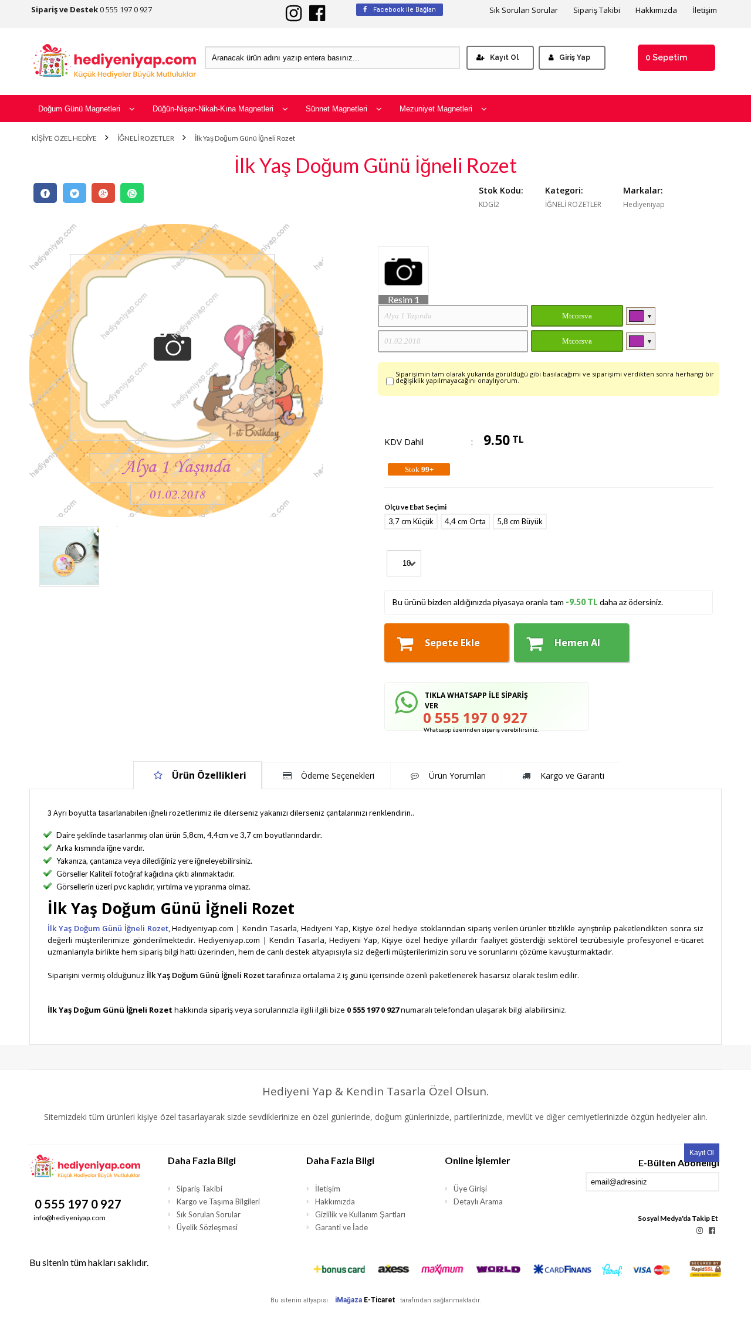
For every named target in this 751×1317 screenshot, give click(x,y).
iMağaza (348, 1300)
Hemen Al (577, 642)
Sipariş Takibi (596, 10)
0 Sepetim (666, 57)
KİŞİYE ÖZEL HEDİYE (64, 138)
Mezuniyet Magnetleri (436, 108)
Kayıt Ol (504, 57)
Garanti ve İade (341, 1227)
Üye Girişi (470, 1188)
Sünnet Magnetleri (336, 108)
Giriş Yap (574, 57)
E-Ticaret (379, 1300)
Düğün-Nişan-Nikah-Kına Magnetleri (213, 108)
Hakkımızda (656, 10)
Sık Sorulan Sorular (523, 10)
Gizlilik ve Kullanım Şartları (360, 1214)
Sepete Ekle (452, 642)
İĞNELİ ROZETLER (145, 138)
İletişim (704, 10)
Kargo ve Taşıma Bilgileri (218, 1201)
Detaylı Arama (478, 1201)
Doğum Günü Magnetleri (79, 108)
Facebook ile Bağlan (403, 9)
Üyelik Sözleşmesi (207, 1227)
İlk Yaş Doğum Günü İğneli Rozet (245, 138)
